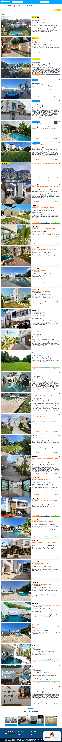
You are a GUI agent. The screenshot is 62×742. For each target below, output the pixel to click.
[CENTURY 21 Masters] (40, 716)
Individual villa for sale (37, 437)
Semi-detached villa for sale (38, 312)
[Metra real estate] (55, 716)
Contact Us (33, 732)
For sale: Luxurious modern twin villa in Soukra (43, 228)
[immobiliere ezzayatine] (28, 716)
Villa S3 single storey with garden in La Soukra (43, 207)
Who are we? (33, 731)
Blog (30, 1)
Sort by (2, 12)
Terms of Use (33, 735)
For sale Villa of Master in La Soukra (40, 61)
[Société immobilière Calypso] (15, 716)
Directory (19, 734)
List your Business (21, 732)
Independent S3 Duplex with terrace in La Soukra (44, 542)
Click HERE (26, 740)
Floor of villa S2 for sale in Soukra (40, 82)
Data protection (34, 737)
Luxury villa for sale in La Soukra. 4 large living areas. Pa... (46, 605)
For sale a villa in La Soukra (38, 270)
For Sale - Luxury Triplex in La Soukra (41, 479)
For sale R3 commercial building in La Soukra (43, 688)
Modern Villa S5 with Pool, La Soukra (41, 291)
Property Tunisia (4, 5)
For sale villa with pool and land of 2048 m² (42, 584)
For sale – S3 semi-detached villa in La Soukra (43, 333)
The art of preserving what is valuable (41, 19)
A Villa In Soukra (36, 354)
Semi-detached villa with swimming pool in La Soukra (45, 186)
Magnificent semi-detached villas (40, 563)
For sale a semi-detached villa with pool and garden (44, 249)
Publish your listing (44, 1)
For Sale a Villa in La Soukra (38, 123)
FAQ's (32, 734)
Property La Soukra (11, 5)
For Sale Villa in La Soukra (38, 102)
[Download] (10, 732)
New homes (26, 1)
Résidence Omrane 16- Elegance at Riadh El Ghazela (44, 163)
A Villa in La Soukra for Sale (38, 144)
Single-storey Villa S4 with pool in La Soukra (42, 521)
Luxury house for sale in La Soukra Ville (41, 375)
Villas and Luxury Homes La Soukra (21, 5)
